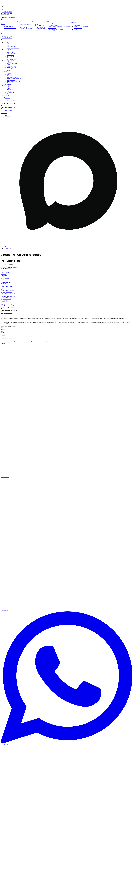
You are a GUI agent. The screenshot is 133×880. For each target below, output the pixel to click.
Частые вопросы (78, 28)
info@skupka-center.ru (6, 110)
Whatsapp (7, 116)
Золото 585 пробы (40, 26)
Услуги (47, 21)
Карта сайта (4, 113)
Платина (37, 30)
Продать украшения (37, 22)
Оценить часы (4, 300)
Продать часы (20, 22)
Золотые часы (23, 26)
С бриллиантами (24, 30)
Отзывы (76, 26)
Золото (37, 24)
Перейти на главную (6, 272)
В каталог (3, 343)
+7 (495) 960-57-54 (7, 12)
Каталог (3, 24)
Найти (2, 329)
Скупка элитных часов (26, 28)
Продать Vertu (51, 30)
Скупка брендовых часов (54, 23)
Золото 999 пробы (40, 28)
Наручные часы (24, 27)
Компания (73, 22)
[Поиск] (2, 19)
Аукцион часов (52, 28)
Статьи (75, 29)
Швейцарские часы (9, 26)
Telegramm (8, 248)
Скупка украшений (6, 299)
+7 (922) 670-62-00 (7, 13)
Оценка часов (66, 26)
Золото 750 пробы (40, 27)
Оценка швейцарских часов (55, 29)
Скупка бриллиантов (53, 25)
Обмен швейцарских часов (55, 26)
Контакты (85, 26)
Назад (9, 44)
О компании (77, 25)
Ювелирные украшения (10, 28)
